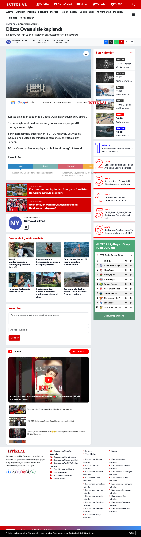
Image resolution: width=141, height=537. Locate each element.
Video (84, 4)
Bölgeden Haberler (28, 24)
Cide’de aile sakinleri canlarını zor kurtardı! (115, 199)
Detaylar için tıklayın (114, 316)
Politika (31, 12)
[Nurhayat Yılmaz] (15, 223)
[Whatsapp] (33, 472)
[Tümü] (131, 53)
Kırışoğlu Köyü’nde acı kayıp (123, 66)
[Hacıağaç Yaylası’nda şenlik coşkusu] (21, 279)
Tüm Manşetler (60, 472)
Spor (91, 12)
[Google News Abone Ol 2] (58, 102)
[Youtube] (23, 472)
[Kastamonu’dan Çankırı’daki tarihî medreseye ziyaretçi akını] (48, 279)
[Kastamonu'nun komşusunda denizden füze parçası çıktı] (48, 250)
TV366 (118, 4)
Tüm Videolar (78, 351)
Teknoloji (12, 18)
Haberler (10, 24)
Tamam (131, 533)
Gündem (20, 12)
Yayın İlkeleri (90, 454)
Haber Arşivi (59, 478)
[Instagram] (18, 472)
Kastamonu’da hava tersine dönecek (123, 134)
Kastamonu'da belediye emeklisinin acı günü (123, 79)
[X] (13, 472)
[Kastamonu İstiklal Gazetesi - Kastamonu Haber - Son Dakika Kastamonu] (16, 5)
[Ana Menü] (133, 15)
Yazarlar (101, 4)
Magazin (118, 12)
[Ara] (133, 4)
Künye (114, 451)
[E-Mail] (26, 227)
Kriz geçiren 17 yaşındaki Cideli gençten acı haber (117, 182)
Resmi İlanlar (27, 18)
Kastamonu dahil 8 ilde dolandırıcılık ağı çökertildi (122, 120)
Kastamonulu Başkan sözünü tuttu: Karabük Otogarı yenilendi (75, 291)
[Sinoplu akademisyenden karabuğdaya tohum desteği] (21, 250)
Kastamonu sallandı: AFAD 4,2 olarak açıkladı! (117, 150)
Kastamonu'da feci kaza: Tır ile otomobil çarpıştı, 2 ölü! (119, 231)
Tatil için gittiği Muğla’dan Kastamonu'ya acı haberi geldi (118, 215)
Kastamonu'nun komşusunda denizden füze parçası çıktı (48, 262)
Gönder (14, 338)
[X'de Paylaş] (111, 42)
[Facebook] (8, 472)
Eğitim (73, 12)
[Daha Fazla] (121, 42)
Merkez (54, 12)
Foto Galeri (64, 4)
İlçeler (64, 12)
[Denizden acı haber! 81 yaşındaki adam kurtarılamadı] (76, 250)
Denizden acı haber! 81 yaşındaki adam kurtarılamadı (75, 262)
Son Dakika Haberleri (63, 475)
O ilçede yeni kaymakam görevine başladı (123, 107)
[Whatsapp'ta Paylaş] (116, 42)
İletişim (88, 451)
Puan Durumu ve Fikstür (64, 469)
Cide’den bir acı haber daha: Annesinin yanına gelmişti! (119, 166)
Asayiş (9, 12)
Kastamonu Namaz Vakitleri (66, 460)
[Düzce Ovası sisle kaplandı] (48, 73)
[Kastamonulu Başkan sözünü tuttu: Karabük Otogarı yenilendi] (76, 279)
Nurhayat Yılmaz (34, 221)
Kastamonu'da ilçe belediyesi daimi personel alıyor (123, 93)
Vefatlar (44, 4)
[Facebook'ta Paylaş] (106, 42)
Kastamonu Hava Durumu (65, 457)
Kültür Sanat (104, 12)
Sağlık (83, 12)
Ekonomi (43, 12)
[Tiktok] (28, 472)
